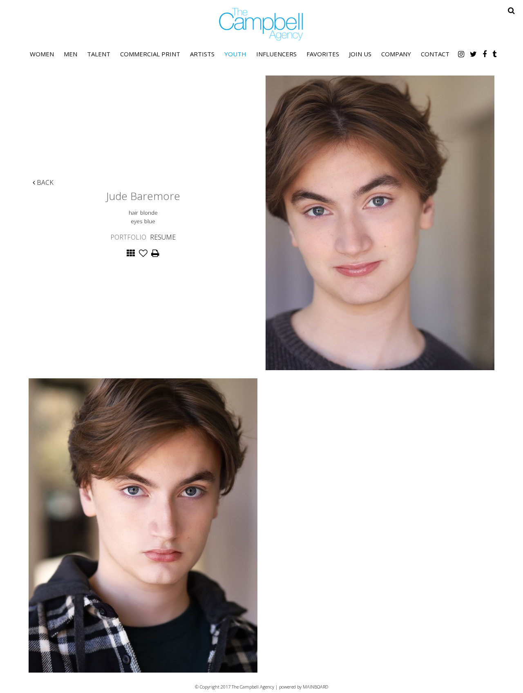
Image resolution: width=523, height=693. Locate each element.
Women (42, 54)
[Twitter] (473, 54)
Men (70, 54)
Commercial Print (150, 54)
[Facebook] (485, 54)
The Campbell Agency (261, 24)
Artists (202, 54)
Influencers (276, 54)
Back (44, 182)
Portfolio (128, 237)
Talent (98, 54)
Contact (435, 54)
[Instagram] (461, 54)
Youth (235, 54)
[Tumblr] (494, 54)
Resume (163, 237)
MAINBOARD (315, 687)
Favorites (322, 54)
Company (396, 54)
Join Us (360, 54)
